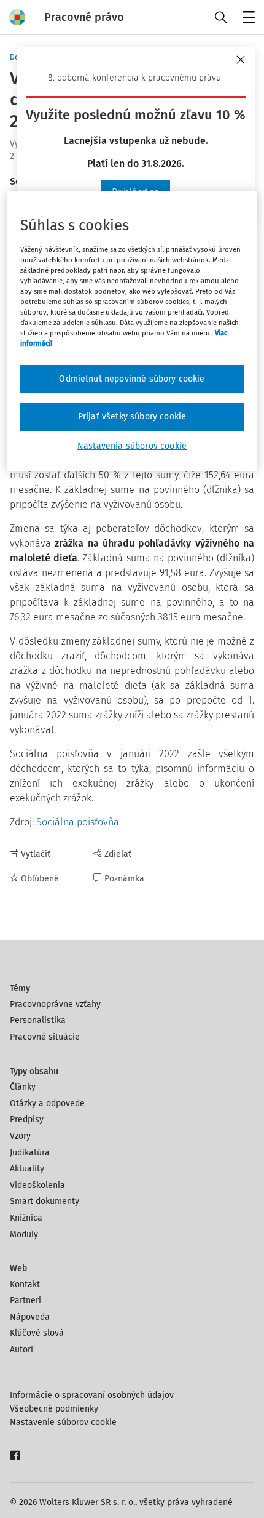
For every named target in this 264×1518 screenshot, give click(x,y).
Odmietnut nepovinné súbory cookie (131, 379)
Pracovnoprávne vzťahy (55, 1004)
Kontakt (25, 1284)
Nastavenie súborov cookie (63, 1422)
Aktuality (27, 1168)
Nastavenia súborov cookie (132, 446)
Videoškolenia (37, 1185)
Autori (21, 1349)
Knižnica (26, 1218)
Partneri (25, 1300)
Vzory (20, 1136)
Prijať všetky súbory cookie (132, 416)
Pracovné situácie (45, 1037)
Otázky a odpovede (47, 1103)
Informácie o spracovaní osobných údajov (92, 1395)
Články (23, 1087)
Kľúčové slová (37, 1333)
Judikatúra (30, 1152)
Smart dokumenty (44, 1201)
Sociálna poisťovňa (77, 822)
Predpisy (27, 1119)
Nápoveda (30, 1317)
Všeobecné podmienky (54, 1409)
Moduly (24, 1234)
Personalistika (38, 1020)
